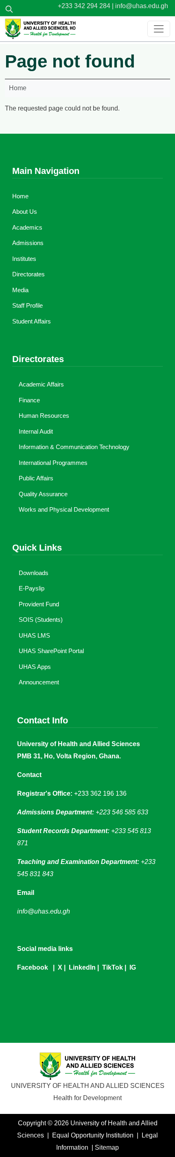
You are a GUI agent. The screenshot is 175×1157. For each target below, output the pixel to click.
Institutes (24, 258)
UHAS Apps (35, 666)
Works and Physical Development (64, 509)
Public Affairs (36, 478)
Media (20, 290)
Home (17, 88)
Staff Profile (27, 305)
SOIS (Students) (41, 619)
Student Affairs (31, 321)
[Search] (9, 9)
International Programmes (53, 462)
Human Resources (44, 415)
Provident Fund (39, 604)
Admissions (28, 242)
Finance (29, 400)
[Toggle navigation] (158, 29)
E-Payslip (31, 588)
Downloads (33, 572)
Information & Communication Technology (74, 446)
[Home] (40, 28)
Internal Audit (36, 431)
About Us (24, 211)
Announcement (39, 682)
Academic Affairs (41, 384)
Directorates (28, 274)
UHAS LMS (34, 635)
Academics (27, 227)
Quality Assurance (43, 494)
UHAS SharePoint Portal (51, 650)
